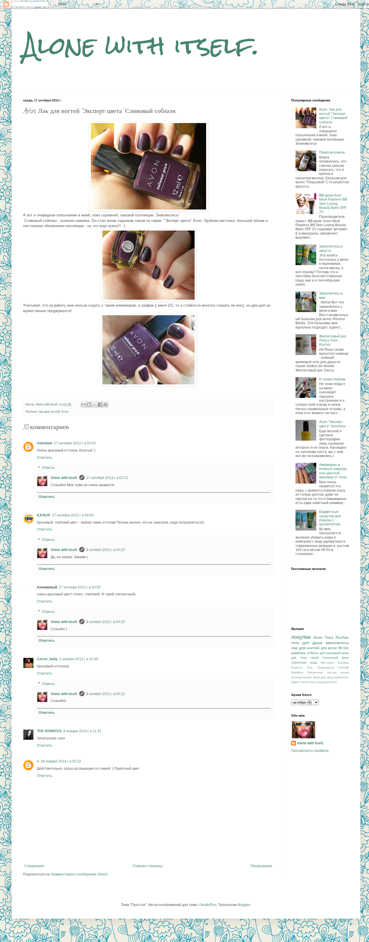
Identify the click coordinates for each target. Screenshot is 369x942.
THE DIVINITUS (49, 731)
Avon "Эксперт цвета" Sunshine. (333, 424)
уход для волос (326, 682)
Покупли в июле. (332, 152)
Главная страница (148, 866)
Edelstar (343, 662)
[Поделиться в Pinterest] (105, 404)
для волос (329, 648)
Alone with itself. (141, 45)
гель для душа (306, 642)
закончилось (337, 642)
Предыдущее (261, 866)
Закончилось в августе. (330, 248)
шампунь (298, 653)
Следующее (34, 866)
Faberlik (343, 667)
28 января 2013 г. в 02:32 (61, 761)
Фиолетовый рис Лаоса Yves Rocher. (333, 340)
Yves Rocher (337, 637)
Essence (297, 667)
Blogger (244, 905)
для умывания (330, 653)
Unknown (44, 443)
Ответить (44, 458)
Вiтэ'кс (343, 648)
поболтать (341, 677)
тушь (312, 682)
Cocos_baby (47, 659)
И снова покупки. (333, 379)
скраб (314, 657)
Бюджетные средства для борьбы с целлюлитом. (330, 518)
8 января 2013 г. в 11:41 (82, 731)
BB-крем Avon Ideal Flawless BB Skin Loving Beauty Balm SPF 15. (333, 203)
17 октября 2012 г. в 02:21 (107, 478)
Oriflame (313, 653)
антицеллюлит (301, 677)
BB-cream (327, 662)
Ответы (48, 468)
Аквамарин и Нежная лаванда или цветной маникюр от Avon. (333, 471)
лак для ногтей (49, 411)
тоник (304, 682)
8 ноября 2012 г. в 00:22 (105, 550)
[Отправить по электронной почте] (83, 404)
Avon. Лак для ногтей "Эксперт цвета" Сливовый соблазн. (333, 115)
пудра (295, 682)
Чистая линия (338, 672)
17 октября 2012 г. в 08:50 (73, 515)
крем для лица (323, 677)
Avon (65, 411)
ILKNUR (43, 515)
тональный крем (335, 657)
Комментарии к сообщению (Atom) (79, 874)
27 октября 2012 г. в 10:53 (80, 587)
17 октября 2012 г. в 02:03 (75, 443)
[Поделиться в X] (94, 404)
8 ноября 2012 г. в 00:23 (105, 622)
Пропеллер (315, 672)
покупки (301, 637)
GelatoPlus (207, 905)
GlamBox (297, 672)
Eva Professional (320, 667)
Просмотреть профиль (310, 751)
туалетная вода (304, 662)
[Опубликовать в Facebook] (100, 404)
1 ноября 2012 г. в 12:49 (78, 659)
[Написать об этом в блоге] (89, 404)
